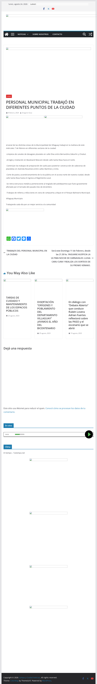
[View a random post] (90, 34)
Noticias (22, 34)
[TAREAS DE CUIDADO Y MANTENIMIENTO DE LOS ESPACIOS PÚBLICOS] (17, 280)
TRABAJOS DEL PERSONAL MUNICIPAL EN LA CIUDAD (27, 252)
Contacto (57, 34)
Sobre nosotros (40, 34)
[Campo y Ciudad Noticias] (7, 34)
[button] (27, 34)
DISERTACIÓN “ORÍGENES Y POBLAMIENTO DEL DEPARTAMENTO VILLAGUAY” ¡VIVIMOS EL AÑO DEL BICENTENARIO (47, 315)
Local (9, 96)
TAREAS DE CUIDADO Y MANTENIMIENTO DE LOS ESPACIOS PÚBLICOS (16, 304)
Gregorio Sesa (27, 113)
